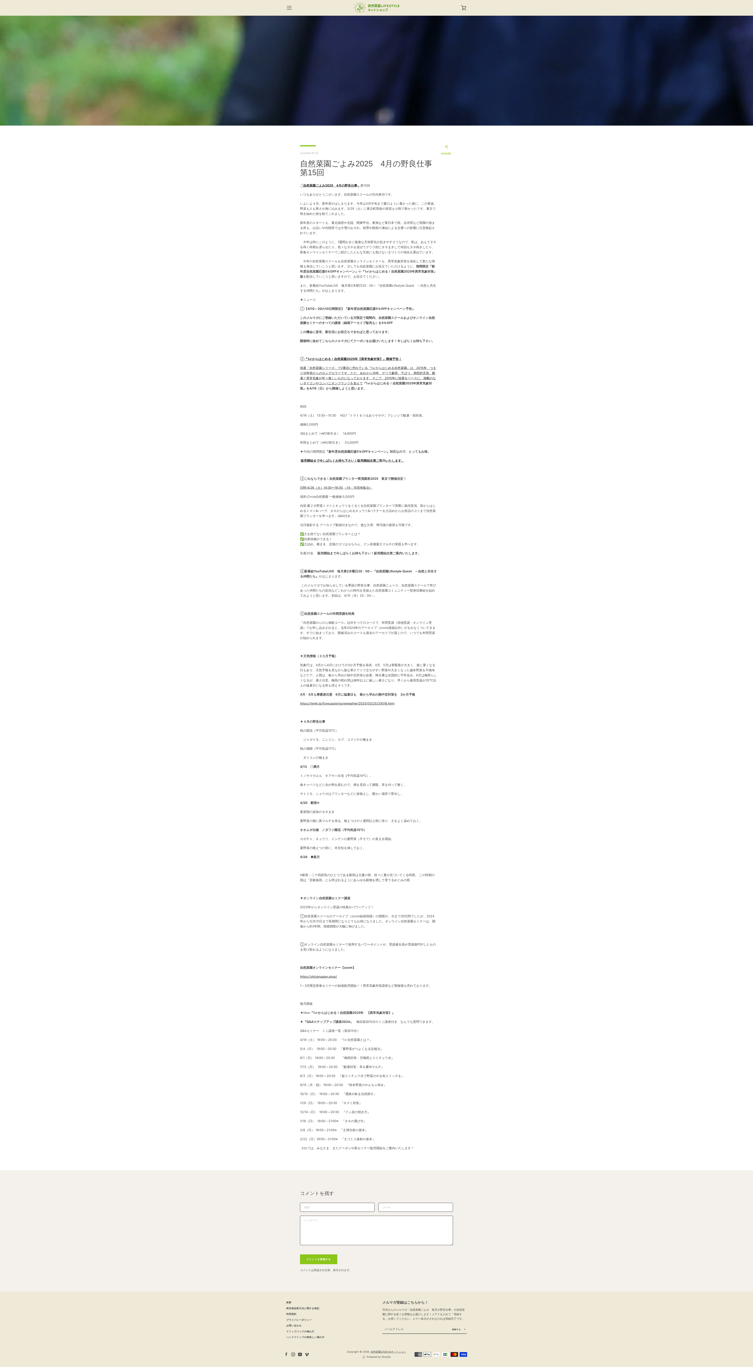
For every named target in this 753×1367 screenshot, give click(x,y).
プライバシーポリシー (299, 1319)
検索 (288, 1302)
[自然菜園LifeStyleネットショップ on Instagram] (293, 1354)
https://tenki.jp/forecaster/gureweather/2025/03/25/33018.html (347, 703)
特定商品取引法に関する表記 (302, 1308)
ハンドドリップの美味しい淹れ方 (305, 1337)
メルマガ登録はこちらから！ (405, 1302)
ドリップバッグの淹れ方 (300, 1331)
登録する (456, 1329)
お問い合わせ (294, 1325)
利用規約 (291, 1313)
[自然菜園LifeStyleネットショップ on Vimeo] (307, 1354)
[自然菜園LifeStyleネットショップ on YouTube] (300, 1354)
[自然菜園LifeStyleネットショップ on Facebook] (286, 1354)
